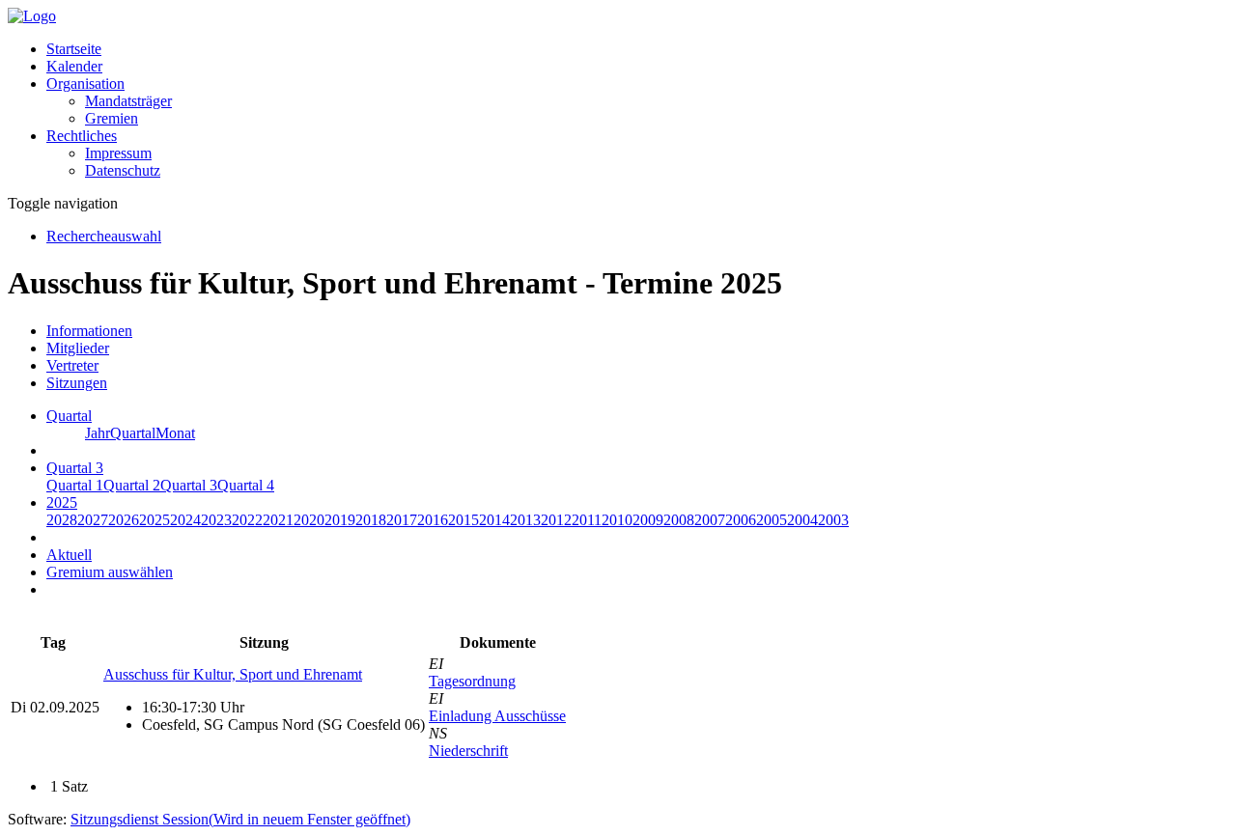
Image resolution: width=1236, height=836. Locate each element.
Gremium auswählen (109, 572)
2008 (678, 520)
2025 (154, 520)
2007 (709, 520)
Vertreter (72, 365)
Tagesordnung (472, 681)
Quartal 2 (131, 485)
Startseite (73, 49)
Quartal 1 (74, 485)
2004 (802, 520)
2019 (339, 520)
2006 (740, 520)
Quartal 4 (245, 485)
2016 (432, 520)
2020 (309, 520)
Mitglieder (77, 348)
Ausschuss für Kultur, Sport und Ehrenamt (232, 674)
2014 (494, 520)
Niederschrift (468, 750)
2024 (185, 520)
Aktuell (69, 554)
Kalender (74, 66)
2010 (617, 520)
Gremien (111, 118)
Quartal (132, 433)
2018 (370, 520)
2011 (587, 520)
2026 (123, 520)
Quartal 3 (188, 485)
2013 (525, 520)
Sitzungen (76, 383)
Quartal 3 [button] (74, 468)
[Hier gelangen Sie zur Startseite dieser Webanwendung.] (32, 16)
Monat (175, 433)
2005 (771, 520)
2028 (61, 520)
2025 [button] (61, 502)
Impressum (118, 153)
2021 (278, 520)
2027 (92, 520)
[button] (85, 83)
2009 (647, 520)
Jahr (97, 433)
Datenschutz (122, 170)
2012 (556, 520)
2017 (401, 520)
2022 (247, 520)
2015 (463, 520)
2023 (216, 520)
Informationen (89, 330)
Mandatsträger (128, 101)
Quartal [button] (69, 415)
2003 (833, 520)
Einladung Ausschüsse (497, 716)
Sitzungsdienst (240, 819)
